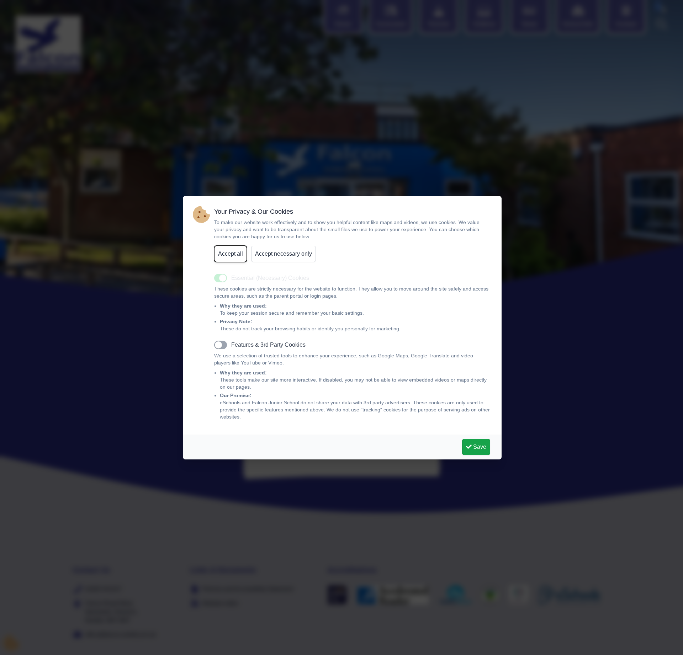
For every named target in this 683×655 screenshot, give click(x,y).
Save (479, 447)
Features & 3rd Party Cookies (268, 345)
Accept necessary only (283, 254)
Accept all (230, 254)
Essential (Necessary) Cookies (270, 278)
